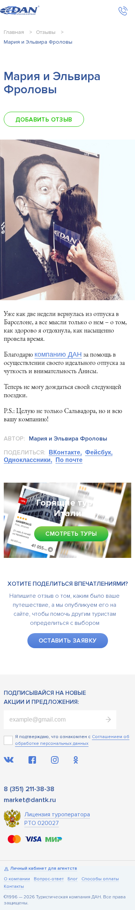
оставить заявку (68, 640)
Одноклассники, (28, 460)
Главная (14, 32)
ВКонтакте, (65, 452)
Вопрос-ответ (49, 879)
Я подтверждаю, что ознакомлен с (52, 737)
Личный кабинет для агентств (43, 868)
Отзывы (46, 32)
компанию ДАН (58, 354)
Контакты (14, 886)
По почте (69, 460)
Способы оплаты (100, 879)
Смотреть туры (71, 534)
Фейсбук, (98, 452)
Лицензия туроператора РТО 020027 (57, 819)
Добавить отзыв (43, 119)
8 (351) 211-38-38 (29, 789)
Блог (73, 879)
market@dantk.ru (30, 800)
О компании (17, 879)
